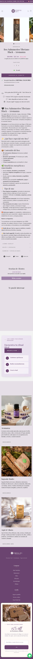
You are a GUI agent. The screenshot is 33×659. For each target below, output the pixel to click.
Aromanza (16, 46)
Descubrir (7, 442)
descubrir (7, 493)
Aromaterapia (16, 581)
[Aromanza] (16, 410)
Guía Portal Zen (16, 600)
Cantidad (16, 62)
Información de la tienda (9, 85)
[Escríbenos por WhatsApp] (29, 655)
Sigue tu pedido (16, 594)
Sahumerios (16, 573)
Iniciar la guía (13, 350)
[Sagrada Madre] (16, 461)
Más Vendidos (16, 570)
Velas (16, 576)
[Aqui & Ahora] (16, 512)
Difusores (16, 578)
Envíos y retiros (16, 597)
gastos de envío (9, 58)
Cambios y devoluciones (11, 251)
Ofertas (16, 584)
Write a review (16, 278)
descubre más (8, 544)
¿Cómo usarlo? (8, 243)
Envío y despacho (9, 247)
